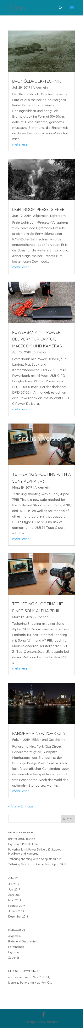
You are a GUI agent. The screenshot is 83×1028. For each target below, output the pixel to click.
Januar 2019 (16, 911)
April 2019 (14, 895)
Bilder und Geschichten (49, 740)
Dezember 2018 (18, 916)
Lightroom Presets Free (38, 209)
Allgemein (40, 87)
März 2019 (14, 900)
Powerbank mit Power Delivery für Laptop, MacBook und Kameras (37, 339)
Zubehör (40, 352)
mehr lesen (21, 144)
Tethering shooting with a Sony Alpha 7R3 (34, 859)
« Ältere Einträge (21, 806)
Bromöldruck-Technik (36, 81)
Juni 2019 (14, 889)
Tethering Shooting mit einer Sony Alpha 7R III (37, 864)
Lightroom (58, 216)
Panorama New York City (38, 733)
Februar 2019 (16, 905)
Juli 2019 (13, 884)
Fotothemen (16, 947)
